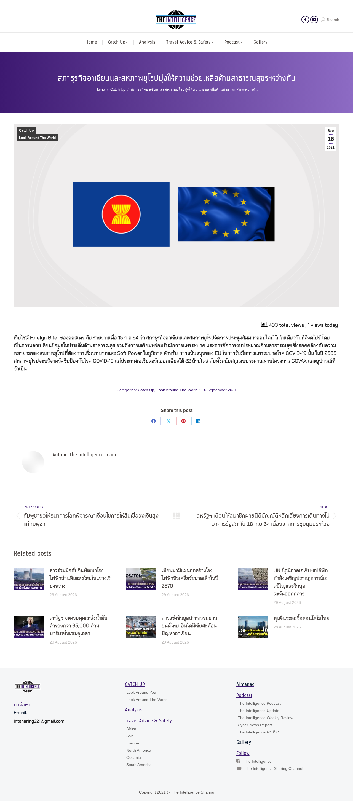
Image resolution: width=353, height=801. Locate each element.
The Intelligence (258, 761)
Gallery (243, 742)
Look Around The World (37, 138)
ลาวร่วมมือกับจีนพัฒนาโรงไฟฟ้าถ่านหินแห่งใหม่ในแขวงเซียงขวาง (80, 578)
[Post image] (29, 579)
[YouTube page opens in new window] (314, 19)
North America (138, 750)
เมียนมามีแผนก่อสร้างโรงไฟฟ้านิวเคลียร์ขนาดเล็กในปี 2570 (190, 578)
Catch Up (26, 130)
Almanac (245, 685)
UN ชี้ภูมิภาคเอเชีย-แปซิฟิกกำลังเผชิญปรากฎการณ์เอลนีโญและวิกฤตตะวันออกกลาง (301, 582)
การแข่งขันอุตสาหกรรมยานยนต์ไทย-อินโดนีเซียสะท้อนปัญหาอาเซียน (189, 626)
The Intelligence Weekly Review (265, 718)
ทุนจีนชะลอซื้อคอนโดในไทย (302, 618)
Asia (130, 736)
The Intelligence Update (258, 710)
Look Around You (141, 692)
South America (139, 764)
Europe (132, 743)
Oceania (133, 757)
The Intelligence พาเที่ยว (259, 732)
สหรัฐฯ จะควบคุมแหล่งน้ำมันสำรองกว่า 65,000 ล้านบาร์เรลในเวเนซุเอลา (78, 626)
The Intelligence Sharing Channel (274, 768)
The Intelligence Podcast (259, 703)
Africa (131, 729)
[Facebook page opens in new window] (305, 19)
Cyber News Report (255, 725)
